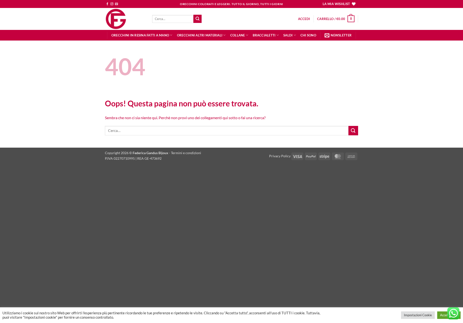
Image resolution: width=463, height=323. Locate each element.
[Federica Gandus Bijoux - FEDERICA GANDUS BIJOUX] (125, 19)
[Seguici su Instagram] (111, 4)
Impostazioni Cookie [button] (418, 315)
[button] (304, 18)
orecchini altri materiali (199, 35)
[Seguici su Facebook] (107, 4)
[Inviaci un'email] (116, 4)
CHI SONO (308, 35)
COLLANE (237, 35)
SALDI (288, 35)
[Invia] (197, 19)
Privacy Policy (280, 156)
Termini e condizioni (186, 153)
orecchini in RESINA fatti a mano (140, 35)
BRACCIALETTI (264, 35)
